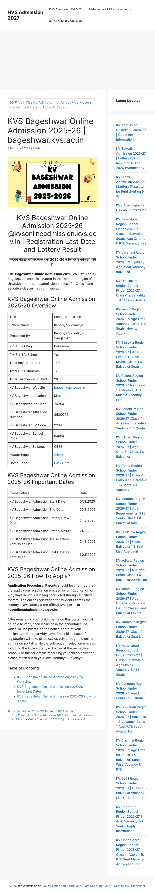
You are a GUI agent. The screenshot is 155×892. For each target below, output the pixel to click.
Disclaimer (138, 886)
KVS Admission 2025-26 (28, 711)
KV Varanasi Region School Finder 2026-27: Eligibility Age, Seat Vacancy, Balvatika (131, 262)
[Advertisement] (77, 58)
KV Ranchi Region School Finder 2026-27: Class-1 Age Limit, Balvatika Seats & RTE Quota (131, 418)
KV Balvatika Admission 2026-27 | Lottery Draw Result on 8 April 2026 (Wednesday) (131, 158)
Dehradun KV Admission (60, 711)
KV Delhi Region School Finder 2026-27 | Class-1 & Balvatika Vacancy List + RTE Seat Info (131, 788)
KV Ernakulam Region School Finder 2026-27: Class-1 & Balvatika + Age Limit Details (131, 290)
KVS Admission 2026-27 (65, 9)
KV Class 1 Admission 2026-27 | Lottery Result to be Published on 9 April (131, 186)
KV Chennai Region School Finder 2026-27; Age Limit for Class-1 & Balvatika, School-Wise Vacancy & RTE (131, 755)
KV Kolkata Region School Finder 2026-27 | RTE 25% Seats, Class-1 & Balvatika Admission (131, 570)
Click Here (62, 455)
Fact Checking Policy (98, 886)
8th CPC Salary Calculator (66, 21)
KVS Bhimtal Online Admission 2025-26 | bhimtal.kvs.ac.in (49, 719)
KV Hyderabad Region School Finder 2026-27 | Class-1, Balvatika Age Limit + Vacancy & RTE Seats (129, 660)
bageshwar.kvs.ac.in (69, 387)
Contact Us (121, 886)
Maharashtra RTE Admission (108, 9)
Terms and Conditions (66, 886)
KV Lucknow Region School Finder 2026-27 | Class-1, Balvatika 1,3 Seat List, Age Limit (131, 541)
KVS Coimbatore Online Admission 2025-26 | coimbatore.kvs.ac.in (54, 715)
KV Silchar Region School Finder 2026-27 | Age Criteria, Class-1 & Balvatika (130, 446)
